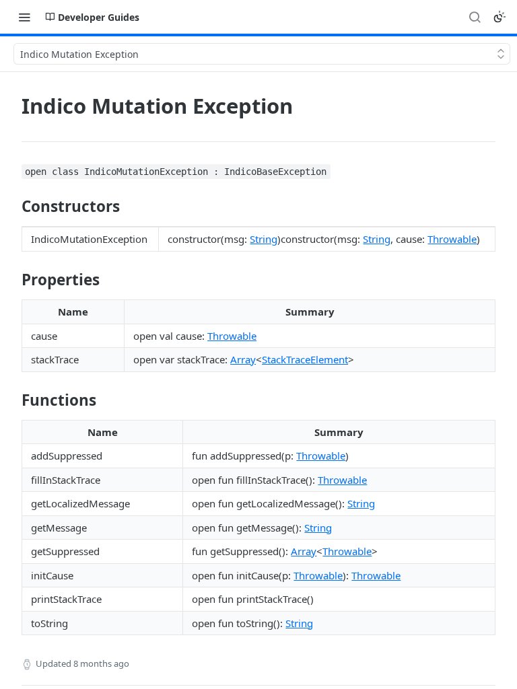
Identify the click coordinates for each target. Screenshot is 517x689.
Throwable (452, 239)
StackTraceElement (305, 359)
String (263, 239)
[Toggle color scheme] (499, 17)
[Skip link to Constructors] (12, 206)
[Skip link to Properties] (12, 280)
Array (243, 359)
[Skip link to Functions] (12, 399)
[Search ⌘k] (474, 17)
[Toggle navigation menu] (24, 17)
